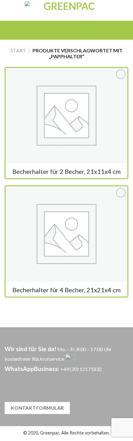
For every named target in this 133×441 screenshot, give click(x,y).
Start (18, 50)
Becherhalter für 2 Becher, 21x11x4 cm (66, 171)
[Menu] (57, 30)
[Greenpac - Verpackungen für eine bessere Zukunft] (66, 10)
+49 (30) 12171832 (81, 369)
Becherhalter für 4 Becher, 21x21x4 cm (66, 289)
